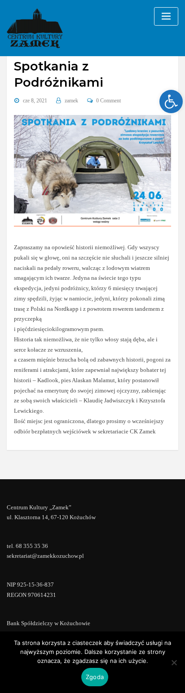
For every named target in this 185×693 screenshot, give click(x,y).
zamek (71, 100)
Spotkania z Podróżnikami (58, 74)
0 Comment (108, 100)
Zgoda (95, 676)
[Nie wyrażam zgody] (173, 662)
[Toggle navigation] (166, 16)
